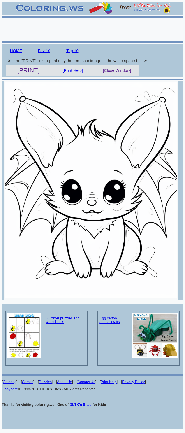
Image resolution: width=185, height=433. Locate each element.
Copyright (9, 389)
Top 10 (72, 51)
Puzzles (45, 382)
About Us (64, 382)
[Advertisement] (92, 29)
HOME (16, 51)
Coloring (9, 382)
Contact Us (86, 382)
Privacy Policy (133, 382)
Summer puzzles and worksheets (63, 320)
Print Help (109, 382)
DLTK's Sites (80, 405)
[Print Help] (73, 70)
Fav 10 (44, 51)
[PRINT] (28, 70)
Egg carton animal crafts (109, 320)
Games (27, 382)
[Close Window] (117, 70)
